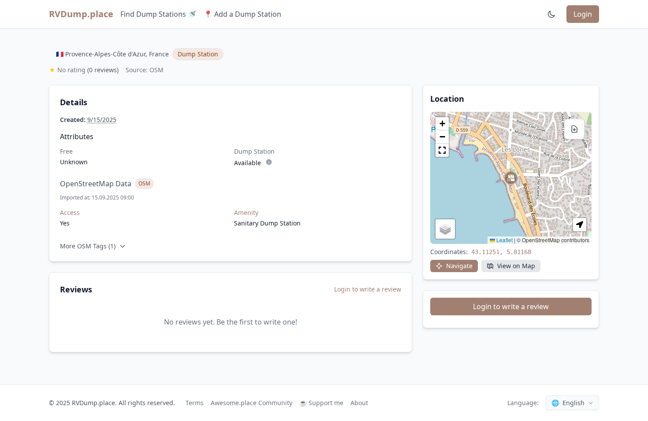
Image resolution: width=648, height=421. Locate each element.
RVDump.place (81, 14)
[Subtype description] (268, 162)
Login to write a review (367, 289)
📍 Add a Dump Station (242, 14)
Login (583, 14)
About (359, 403)
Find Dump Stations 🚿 (158, 14)
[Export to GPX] (574, 129)
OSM (144, 183)
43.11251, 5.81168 (501, 251)
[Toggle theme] (551, 14)
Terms (195, 403)
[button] (511, 178)
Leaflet (504, 240)
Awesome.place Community (251, 403)
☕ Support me (321, 403)
